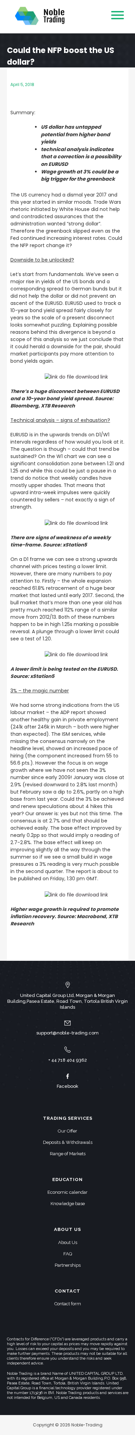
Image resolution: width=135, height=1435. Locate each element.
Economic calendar (67, 1192)
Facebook (67, 1086)
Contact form (67, 1303)
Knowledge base (68, 1203)
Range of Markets (68, 1153)
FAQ (67, 1253)
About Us (67, 1242)
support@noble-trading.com (67, 1032)
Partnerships (68, 1265)
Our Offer (67, 1131)
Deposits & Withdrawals (67, 1142)
